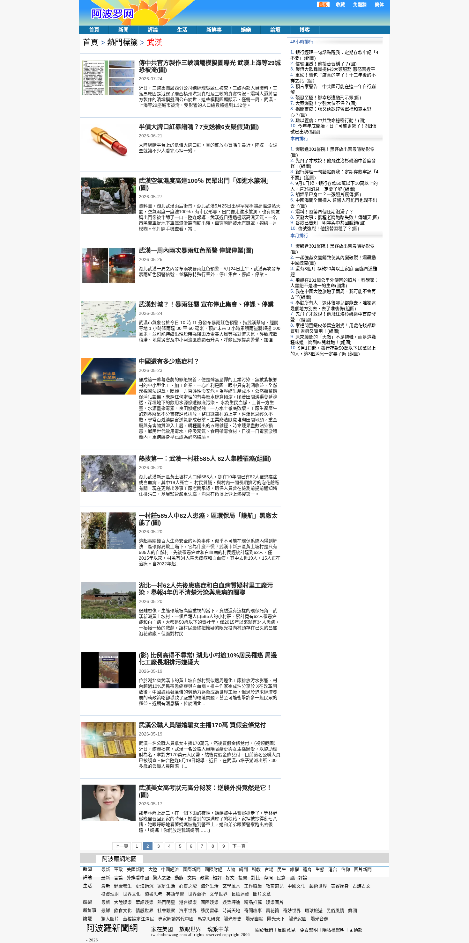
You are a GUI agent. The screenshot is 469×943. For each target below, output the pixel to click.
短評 (217, 877)
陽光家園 (298, 918)
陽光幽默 (254, 918)
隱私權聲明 (333, 929)
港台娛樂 (188, 902)
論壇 (275, 30)
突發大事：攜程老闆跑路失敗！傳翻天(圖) (337, 217)
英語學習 (175, 893)
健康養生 (123, 885)
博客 (305, 30)
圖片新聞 (363, 869)
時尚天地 (231, 910)
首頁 (94, 30)
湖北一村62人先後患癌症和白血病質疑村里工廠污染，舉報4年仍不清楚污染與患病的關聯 (206, 589)
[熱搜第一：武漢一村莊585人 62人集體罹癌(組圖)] (108, 474)
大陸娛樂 (123, 902)
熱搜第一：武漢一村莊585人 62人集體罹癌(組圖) (205, 458)
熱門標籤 (122, 42)
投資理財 (110, 893)
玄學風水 (231, 885)
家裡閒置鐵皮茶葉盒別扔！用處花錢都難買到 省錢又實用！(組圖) (333, 328)
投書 (242, 877)
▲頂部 (355, 929)
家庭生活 (166, 885)
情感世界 (144, 910)
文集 (191, 877)
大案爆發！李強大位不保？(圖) (326, 103)
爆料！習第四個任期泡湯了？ (324, 211)
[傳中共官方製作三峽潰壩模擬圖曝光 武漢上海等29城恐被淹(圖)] (108, 78)
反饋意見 (286, 929)
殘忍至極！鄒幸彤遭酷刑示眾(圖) (328, 97)
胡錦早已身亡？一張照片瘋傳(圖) (328, 194)
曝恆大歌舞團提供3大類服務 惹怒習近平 (335, 69)
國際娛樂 (210, 902)
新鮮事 (214, 30)
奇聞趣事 (253, 910)
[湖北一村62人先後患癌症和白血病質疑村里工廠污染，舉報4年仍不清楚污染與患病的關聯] (108, 601)
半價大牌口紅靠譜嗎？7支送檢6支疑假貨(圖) (199, 127)
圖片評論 (298, 877)
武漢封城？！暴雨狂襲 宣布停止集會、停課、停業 (206, 304)
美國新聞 (136, 869)
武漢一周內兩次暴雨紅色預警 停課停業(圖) (196, 250)
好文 (230, 877)
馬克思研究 (208, 918)
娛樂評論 (231, 902)
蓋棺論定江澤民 (138, 918)
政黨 (204, 877)
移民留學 (210, 910)
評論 (153, 30)
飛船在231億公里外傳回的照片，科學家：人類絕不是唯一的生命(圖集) (334, 282)
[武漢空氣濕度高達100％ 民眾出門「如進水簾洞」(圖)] (108, 196)
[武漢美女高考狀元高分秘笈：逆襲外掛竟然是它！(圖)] (108, 803)
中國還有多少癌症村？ (169, 361)
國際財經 (213, 869)
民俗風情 (335, 910)
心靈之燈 (188, 885)
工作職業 (253, 885)
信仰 (345, 869)
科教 (256, 869)
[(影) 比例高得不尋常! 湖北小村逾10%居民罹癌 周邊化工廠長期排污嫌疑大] (108, 671)
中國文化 (296, 885)
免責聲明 (309, 929)
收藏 (340, 4)
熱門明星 (166, 902)
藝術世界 (318, 885)
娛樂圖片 (275, 902)
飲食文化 (123, 910)
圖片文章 (262, 893)
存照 (268, 877)
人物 (230, 869)
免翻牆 (360, 4)
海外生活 (210, 885)
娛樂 (246, 30)
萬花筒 (272, 910)
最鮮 (105, 910)
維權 (294, 869)
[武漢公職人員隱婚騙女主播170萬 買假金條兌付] (108, 740)
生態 (320, 869)
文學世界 (218, 893)
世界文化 (132, 893)
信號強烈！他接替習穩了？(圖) (326, 63)
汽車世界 (188, 910)
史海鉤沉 (144, 885)
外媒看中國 (138, 877)
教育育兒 (275, 885)
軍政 (118, 869)
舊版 (323, 4)
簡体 (379, 4)
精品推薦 (253, 902)
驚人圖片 (110, 918)
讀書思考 (153, 893)
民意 (281, 877)
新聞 (123, 30)
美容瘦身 (340, 885)
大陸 (152, 869)
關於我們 (264, 929)
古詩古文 (361, 885)
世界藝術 (197, 893)
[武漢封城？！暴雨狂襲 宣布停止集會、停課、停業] (108, 320)
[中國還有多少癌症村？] (108, 377)
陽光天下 (276, 918)
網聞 (243, 869)
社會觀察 (166, 910)
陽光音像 (319, 918)
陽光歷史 (233, 918)
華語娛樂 (144, 902)
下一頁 (239, 846)
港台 (332, 869)
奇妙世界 (292, 910)
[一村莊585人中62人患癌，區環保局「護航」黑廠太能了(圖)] (108, 531)
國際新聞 (192, 869)
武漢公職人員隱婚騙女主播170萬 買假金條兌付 (202, 725)
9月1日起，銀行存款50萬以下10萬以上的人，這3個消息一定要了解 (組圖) (334, 186)
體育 (307, 869)
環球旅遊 (314, 910)
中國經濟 (170, 869)
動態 (179, 877)
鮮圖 (352, 910)
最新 (105, 869)
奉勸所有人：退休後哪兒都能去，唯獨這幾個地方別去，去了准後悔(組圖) (333, 305)
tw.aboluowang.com (169, 934)
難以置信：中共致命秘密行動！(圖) (330, 120)
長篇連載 (240, 893)
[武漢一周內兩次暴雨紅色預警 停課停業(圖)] (108, 266)
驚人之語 (162, 877)
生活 (182, 30)
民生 (281, 869)
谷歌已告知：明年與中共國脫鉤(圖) (330, 222)
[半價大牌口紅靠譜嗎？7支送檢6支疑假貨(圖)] (108, 142)
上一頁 (121, 846)
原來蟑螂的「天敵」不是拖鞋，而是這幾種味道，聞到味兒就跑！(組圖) (333, 339)
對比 (255, 877)
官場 (268, 869)
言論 (118, 877)
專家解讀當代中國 (176, 918)
